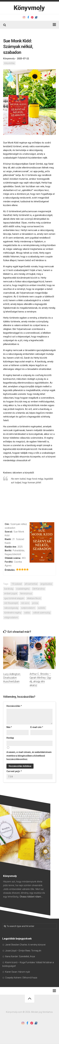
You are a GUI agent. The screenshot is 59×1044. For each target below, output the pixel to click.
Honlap (10, 738)
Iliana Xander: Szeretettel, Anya (20, 956)
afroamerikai (31, 584)
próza (35, 603)
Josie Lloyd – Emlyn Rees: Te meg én (23, 950)
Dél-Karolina (39, 589)
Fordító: (9, 562)
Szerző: (9, 531)
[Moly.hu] (36, 17)
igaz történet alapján (14, 598)
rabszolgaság (11, 608)
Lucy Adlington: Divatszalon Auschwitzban (12, 677)
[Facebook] (28, 17)
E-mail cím (36, 727)
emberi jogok (10, 593)
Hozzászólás (14, 706)
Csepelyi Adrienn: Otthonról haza (21, 977)
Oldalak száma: (13, 558)
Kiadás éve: (11, 546)
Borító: (8, 550)
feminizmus (26, 593)
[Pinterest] (32, 17)
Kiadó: (8, 539)
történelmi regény (12, 612)
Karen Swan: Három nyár (17, 972)
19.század (16, 584)
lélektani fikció (34, 598)
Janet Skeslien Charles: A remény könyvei (25, 944)
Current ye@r (14, 771)
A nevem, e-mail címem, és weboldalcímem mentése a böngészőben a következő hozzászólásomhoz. (29, 755)
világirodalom (11, 617)
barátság (8, 589)
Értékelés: (10, 570)
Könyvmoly (9, 58)
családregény (23, 589)
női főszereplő (11, 603)
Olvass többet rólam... (31, 896)
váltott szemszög (41, 612)
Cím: (7, 524)
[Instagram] (24, 17)
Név (9, 727)
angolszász (46, 584)
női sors (25, 603)
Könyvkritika (9, 63)
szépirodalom (28, 608)
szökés (41, 608)
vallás (27, 612)
